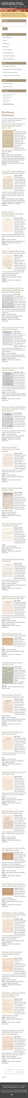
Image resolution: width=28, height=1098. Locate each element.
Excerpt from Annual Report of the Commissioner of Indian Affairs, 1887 (13, 125)
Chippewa (23, 678)
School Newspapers (19, 198)
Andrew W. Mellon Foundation (9, 1087)
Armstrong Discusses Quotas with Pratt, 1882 (12, 663)
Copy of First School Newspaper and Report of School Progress (13, 172)
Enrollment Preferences (14, 161)
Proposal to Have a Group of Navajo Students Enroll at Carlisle (12, 954)
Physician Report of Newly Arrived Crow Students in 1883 (13, 696)
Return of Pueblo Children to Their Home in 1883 (12, 733)
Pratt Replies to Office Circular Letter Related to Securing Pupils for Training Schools (14, 914)
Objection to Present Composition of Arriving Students (11, 449)
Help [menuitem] (20, 6)
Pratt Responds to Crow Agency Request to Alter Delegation (13, 812)
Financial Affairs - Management (12, 872)
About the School (7, 86)
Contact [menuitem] (25, 6)
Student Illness (11, 158)
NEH (18, 1087)
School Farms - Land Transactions (9, 200)
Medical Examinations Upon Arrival (13, 547)
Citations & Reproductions (10, 72)
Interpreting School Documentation (12, 69)
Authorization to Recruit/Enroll (12, 435)
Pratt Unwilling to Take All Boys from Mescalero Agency (13, 849)
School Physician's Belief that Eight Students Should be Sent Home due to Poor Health (13, 290)
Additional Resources (8, 59)
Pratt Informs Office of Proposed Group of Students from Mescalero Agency (13, 994)
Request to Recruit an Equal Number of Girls (12, 489)
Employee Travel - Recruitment (14, 437)
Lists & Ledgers (7, 49)
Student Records (7, 37)
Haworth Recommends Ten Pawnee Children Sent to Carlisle (14, 634)
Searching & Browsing (9, 66)
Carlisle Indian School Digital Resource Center (12, 2)
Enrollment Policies (10, 241)
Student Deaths (5, 161)
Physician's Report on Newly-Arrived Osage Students (12, 524)
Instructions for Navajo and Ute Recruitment (13, 560)
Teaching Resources (8, 53)
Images (5, 40)
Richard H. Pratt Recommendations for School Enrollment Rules (12, 213)
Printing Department (10, 198)
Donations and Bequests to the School (16, 159)
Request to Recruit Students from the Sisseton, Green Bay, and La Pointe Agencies (14, 408)
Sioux (19, 678)
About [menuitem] (16, 6)
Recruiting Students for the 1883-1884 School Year (14, 773)
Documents (6, 46)
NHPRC (23, 1087)
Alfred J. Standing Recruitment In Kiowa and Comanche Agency (14, 252)
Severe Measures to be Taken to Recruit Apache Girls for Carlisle (14, 884)
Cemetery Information (9, 56)
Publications (6, 43)
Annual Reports (9, 155)
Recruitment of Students (11, 276)
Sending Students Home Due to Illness (10, 317)
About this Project (8, 83)
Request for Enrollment (11, 354)
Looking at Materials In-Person (11, 75)
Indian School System (19, 940)
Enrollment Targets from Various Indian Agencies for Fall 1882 (14, 597)
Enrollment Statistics (17, 155)
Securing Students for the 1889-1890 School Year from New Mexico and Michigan (13, 1032)
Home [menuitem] (11, 6)
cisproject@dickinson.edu (8, 104)
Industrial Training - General (8, 156)
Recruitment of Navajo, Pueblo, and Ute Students (13, 369)
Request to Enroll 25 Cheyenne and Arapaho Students (13, 328)
